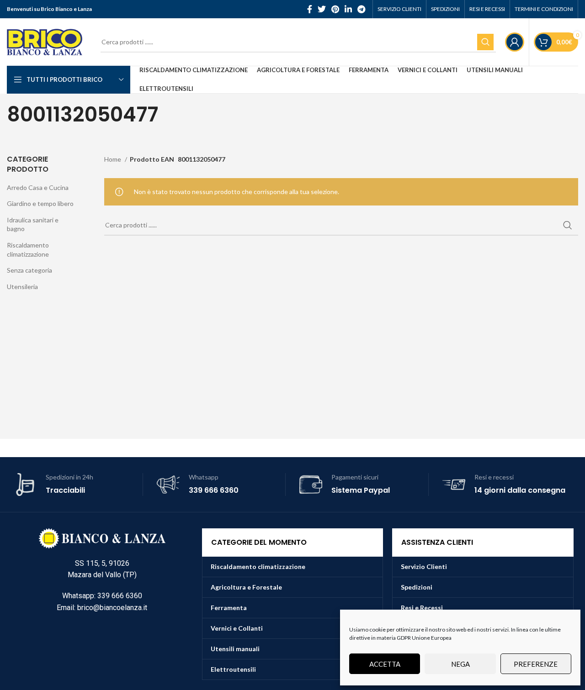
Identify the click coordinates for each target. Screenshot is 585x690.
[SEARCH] (485, 42)
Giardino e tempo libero (40, 203)
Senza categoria (29, 270)
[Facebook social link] (309, 9)
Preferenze (536, 664)
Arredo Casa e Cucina (38, 187)
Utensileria (22, 286)
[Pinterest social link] (335, 9)
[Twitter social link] (322, 9)
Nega (460, 664)
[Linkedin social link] (348, 9)
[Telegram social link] (361, 9)
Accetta (384, 664)
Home (113, 159)
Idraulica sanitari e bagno (32, 224)
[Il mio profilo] (514, 42)
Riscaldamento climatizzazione (28, 249)
